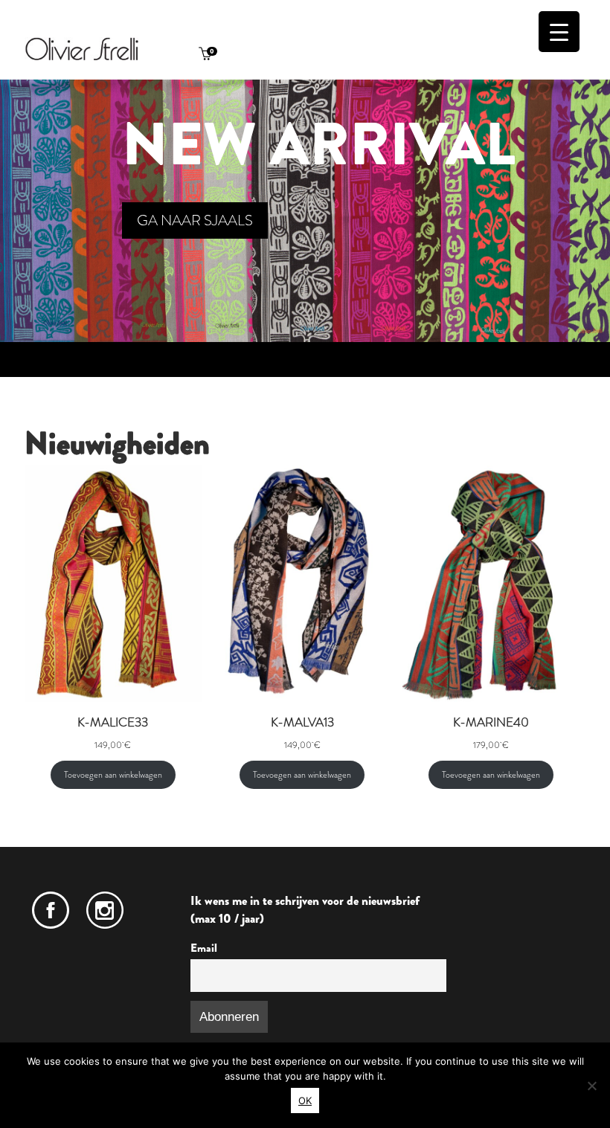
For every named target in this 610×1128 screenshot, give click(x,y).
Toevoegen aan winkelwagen (113, 774)
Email (203, 948)
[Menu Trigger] (559, 31)
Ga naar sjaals (195, 220)
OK (305, 1100)
